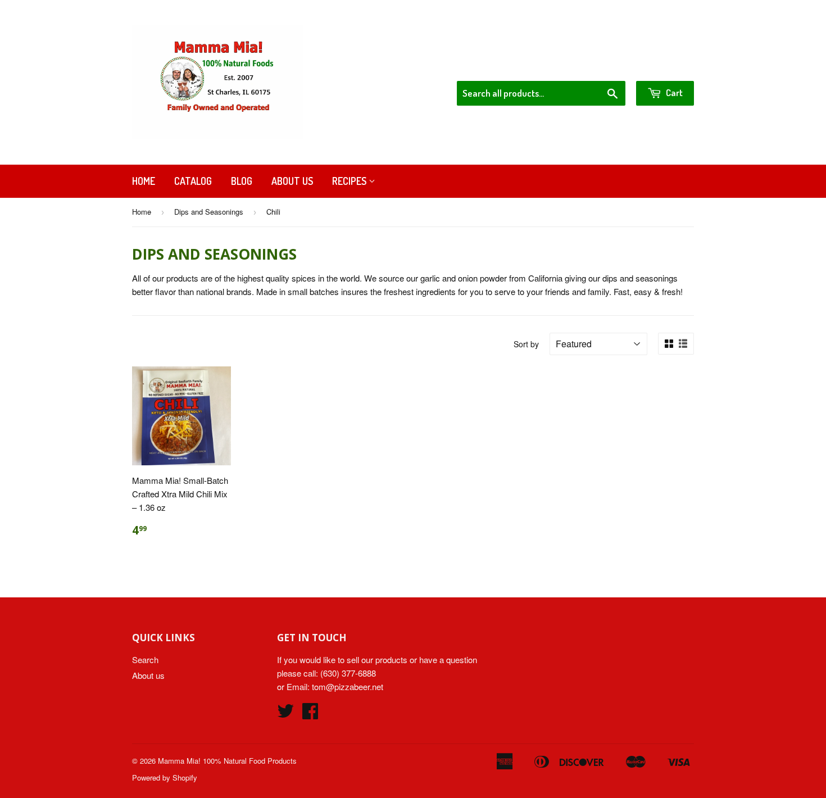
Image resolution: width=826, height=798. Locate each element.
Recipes (350, 181)
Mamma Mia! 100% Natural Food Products (227, 760)
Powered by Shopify (164, 777)
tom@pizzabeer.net (347, 686)
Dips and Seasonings (208, 211)
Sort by (526, 344)
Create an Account (662, 66)
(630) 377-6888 (348, 673)
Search (145, 659)
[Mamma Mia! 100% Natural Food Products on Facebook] (310, 714)
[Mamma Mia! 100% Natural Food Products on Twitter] (285, 714)
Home (143, 181)
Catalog (193, 181)
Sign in (601, 66)
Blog (241, 181)
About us (292, 181)
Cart (673, 92)
